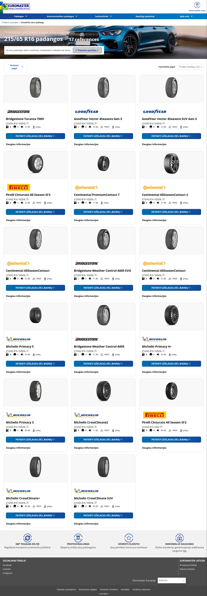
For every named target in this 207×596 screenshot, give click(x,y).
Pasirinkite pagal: (167, 66)
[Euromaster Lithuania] (15, 6)
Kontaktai (125, 589)
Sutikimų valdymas (141, 589)
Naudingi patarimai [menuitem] (145, 16)
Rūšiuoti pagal (14, 67)
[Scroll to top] (199, 590)
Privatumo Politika (188, 565)
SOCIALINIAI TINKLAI (14, 561)
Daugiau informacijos (18, 144)
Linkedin (7, 569)
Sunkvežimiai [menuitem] (102, 16)
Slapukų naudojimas (66, 589)
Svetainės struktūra (109, 589)
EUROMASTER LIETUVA (192, 561)
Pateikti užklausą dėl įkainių (34, 136)
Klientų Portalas (187, 569)
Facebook (7, 565)
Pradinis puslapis (10, 22)
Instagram (7, 573)
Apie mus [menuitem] (185, 16)
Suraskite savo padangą (32, 22)
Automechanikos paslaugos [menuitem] (61, 16)
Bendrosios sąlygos (88, 589)
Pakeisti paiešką (87, 50)
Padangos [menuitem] (19, 16)
